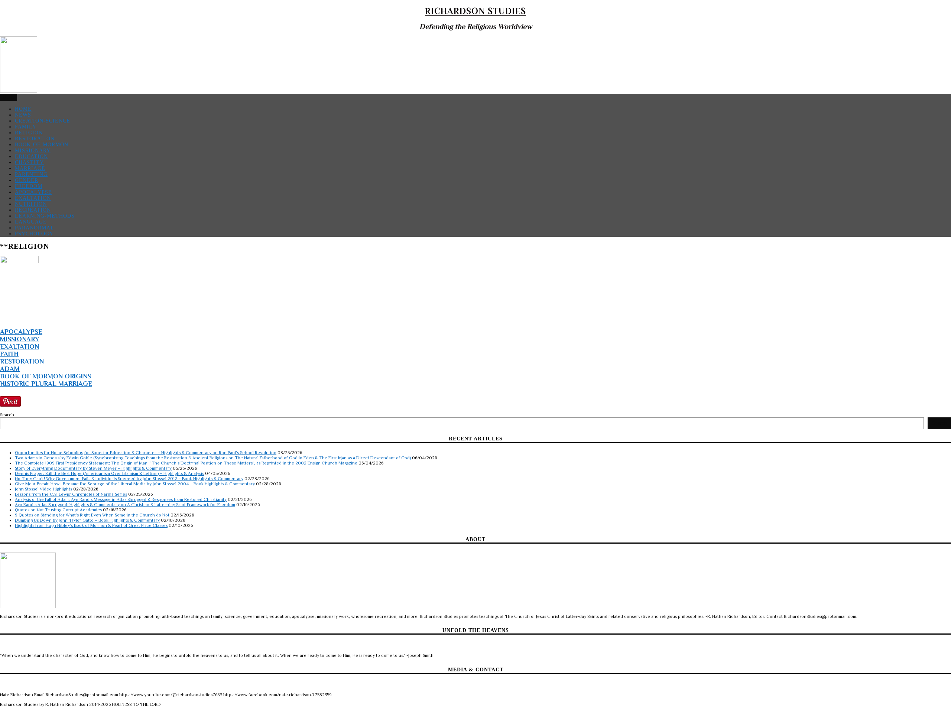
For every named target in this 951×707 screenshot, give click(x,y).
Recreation (33, 210)
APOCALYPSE (21, 331)
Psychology (34, 234)
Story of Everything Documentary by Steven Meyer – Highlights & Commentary (93, 468)
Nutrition (31, 204)
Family (25, 127)
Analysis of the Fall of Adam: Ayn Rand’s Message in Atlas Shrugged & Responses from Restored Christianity (121, 499)
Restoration (35, 138)
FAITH (9, 354)
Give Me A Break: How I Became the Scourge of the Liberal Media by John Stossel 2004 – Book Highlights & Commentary (135, 483)
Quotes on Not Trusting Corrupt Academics (58, 509)
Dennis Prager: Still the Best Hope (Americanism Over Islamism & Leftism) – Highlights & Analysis (109, 473)
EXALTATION (19, 346)
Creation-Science (42, 121)
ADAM (10, 368)
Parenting (31, 174)
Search (7, 414)
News (23, 115)
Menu (8, 97)
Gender (26, 180)
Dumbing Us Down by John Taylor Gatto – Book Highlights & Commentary (87, 520)
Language (31, 222)
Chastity (29, 162)
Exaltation (33, 198)
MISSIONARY (19, 339)
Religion (29, 133)
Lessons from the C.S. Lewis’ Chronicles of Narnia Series (71, 494)
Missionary (33, 150)
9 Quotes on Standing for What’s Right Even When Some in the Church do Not (92, 515)
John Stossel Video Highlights (43, 489)
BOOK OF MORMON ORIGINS (46, 376)
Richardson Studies (475, 11)
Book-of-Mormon (41, 144)
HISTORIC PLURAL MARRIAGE (46, 383)
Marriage (30, 168)
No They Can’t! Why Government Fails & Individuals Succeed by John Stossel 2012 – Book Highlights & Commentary (129, 478)
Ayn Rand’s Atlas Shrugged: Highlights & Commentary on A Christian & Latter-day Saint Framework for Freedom (125, 504)
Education (31, 156)
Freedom (28, 186)
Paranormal (34, 228)
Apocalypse (33, 192)
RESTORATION (23, 361)
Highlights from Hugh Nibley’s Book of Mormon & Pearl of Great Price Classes (91, 525)
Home (23, 109)
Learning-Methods (45, 216)
